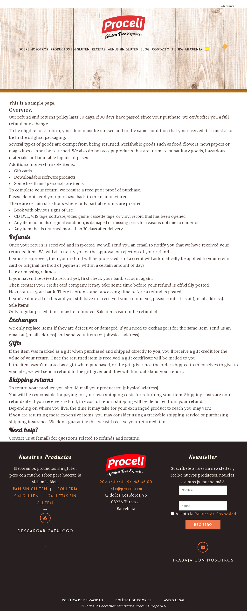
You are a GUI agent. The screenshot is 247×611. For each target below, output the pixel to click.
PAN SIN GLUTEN (30, 489)
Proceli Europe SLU (151, 606)
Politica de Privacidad (215, 514)
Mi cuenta (227, 6)
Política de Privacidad (82, 600)
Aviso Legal (174, 600)
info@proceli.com (126, 489)
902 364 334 (111, 482)
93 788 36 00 (139, 482)
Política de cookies (134, 600)
